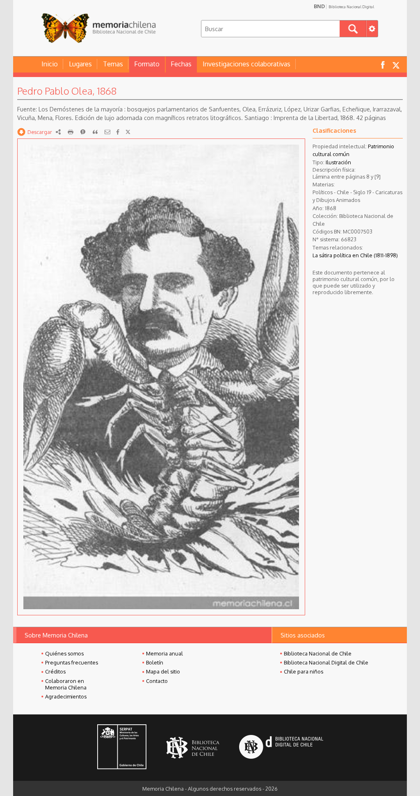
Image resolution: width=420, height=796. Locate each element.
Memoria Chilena (98, 27)
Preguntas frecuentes (71, 662)
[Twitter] (128, 132)
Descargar (39, 132)
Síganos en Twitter (396, 65)
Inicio (49, 64)
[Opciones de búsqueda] (372, 28)
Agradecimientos (66, 696)
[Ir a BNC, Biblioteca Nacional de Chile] (192, 748)
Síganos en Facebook (383, 65)
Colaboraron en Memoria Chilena (66, 684)
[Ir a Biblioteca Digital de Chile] (281, 748)
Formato (147, 64)
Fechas (181, 64)
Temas (113, 64)
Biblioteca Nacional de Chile (318, 653)
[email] (107, 132)
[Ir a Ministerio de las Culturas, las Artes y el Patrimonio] (121, 747)
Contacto (157, 681)
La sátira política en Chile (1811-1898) (355, 255)
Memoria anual (164, 653)
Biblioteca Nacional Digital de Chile (326, 662)
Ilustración (338, 162)
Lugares (80, 64)
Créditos (55, 671)
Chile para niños (303, 671)
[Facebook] (118, 132)
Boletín (154, 662)
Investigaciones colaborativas (246, 64)
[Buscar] (353, 28)
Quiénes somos (64, 653)
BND (344, 6)
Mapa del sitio (163, 671)
